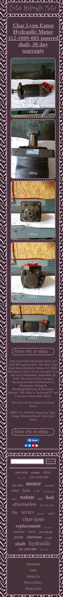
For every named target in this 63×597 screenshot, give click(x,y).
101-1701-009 (47, 505)
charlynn (34, 537)
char (15, 490)
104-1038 (47, 528)
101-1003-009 (27, 549)
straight (48, 537)
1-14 (36, 491)
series (27, 511)
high (39, 498)
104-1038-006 (49, 492)
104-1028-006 (39, 477)
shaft (20, 543)
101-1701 (22, 478)
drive (47, 472)
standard (49, 485)
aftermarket (24, 504)
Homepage (33, 563)
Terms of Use (33, 588)
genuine (19, 531)
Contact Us (33, 576)
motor (33, 483)
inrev (14, 499)
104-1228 (44, 550)
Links (33, 570)
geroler (40, 513)
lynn (26, 490)
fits (15, 512)
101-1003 (17, 485)
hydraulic (40, 543)
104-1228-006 (45, 532)
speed (51, 513)
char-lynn (33, 519)
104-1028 (21, 472)
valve (31, 531)
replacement (28, 526)
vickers (35, 472)
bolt (50, 497)
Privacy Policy (33, 582)
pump (18, 536)
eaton (27, 497)
